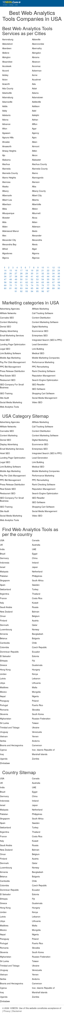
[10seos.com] (10, 3)
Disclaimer (17, 1011)
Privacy (6, 1011)
